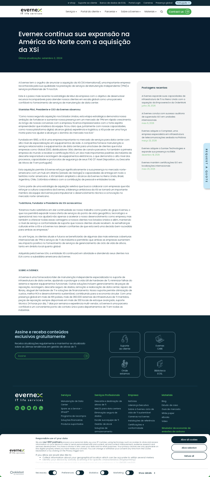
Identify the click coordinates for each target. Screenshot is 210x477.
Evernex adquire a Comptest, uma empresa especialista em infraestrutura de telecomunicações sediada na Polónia (164, 134)
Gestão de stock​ (103, 424)
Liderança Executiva (138, 405)
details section (127, 462)
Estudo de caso (170, 405)
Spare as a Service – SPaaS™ (71, 410)
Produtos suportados (72, 424)
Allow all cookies (189, 439)
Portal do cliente (90, 11)
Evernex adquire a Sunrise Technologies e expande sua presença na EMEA (163, 150)
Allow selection (189, 447)
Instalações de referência (141, 420)
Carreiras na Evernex (138, 416)
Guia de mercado (171, 409)
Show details (145, 473)
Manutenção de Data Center (72, 403)
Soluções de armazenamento (103, 430)
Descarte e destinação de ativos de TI (108, 403)
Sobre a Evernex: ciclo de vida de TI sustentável (141, 411)
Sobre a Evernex (130, 11)
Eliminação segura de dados (106, 414)
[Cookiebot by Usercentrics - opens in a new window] (17, 473)
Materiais (150, 11)
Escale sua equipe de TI (107, 420)
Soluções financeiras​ (72, 420)
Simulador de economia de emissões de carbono (176, 430)
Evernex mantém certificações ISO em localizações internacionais (162, 164)
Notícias (132, 401)
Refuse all (189, 456)
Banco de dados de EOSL (113, 2)
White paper (168, 413)
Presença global (164, 2)
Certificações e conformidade (136, 426)
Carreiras (148, 2)
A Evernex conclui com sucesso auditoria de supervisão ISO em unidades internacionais (163, 116)
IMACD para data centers (108, 408)
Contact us (176, 11)
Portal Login (135, 2)
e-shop (71, 2)
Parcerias (110, 11)
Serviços (70, 11)
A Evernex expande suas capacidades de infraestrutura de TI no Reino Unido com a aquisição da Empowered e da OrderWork (164, 99)
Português (182, 2)
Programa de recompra (73, 416)
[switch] (80, 472)
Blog (164, 401)
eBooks (165, 417)
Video (165, 421)
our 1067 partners (52, 442)
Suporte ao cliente (87, 2)
